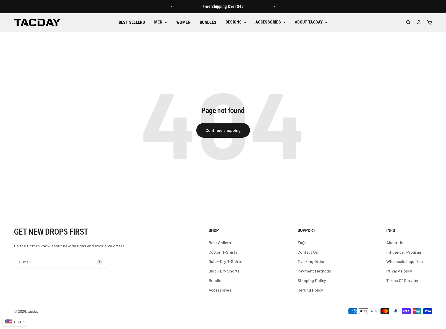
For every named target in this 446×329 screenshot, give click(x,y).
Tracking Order (311, 261)
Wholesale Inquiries (404, 261)
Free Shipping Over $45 (223, 6)
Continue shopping (223, 130)
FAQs (302, 242)
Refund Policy (310, 289)
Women (183, 22)
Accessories (268, 22)
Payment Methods (314, 270)
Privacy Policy (399, 270)
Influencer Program (404, 252)
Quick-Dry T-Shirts (225, 261)
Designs (234, 22)
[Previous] (171, 6)
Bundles (208, 22)
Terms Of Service (402, 280)
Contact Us (308, 252)
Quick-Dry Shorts (224, 270)
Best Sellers (132, 22)
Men (158, 22)
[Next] (274, 6)
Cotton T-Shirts (223, 252)
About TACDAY (309, 22)
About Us (394, 242)
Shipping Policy (312, 280)
